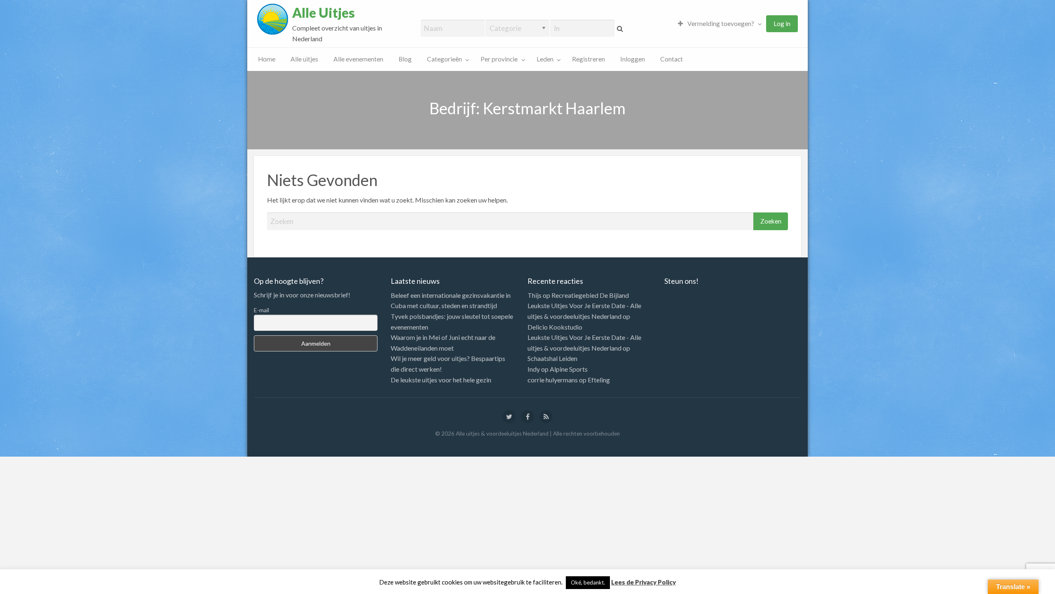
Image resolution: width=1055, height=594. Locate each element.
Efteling (599, 380)
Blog (405, 59)
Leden (545, 59)
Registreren (588, 59)
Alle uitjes (304, 59)
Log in (782, 23)
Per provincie (499, 59)
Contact (671, 59)
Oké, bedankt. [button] (588, 582)
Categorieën (444, 59)
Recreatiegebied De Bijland (590, 295)
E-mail (261, 310)
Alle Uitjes (323, 13)
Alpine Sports (569, 369)
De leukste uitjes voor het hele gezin (441, 380)
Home (266, 59)
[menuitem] (718, 24)
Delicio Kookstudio (555, 327)
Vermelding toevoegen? (720, 23)
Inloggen (632, 59)
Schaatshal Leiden (552, 358)
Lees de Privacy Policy (643, 582)
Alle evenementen (358, 59)
